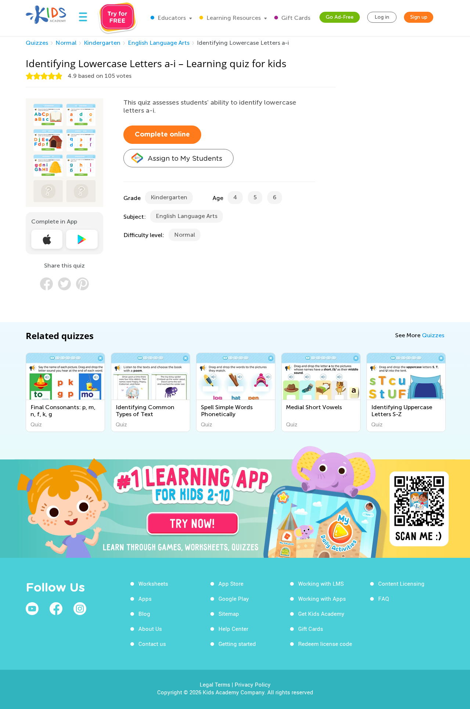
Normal (65, 42)
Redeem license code (325, 643)
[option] (65, 392)
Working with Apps (322, 598)
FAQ (383, 598)
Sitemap (228, 613)
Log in (382, 17)
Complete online (162, 134)
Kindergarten (102, 42)
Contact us (152, 643)
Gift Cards (295, 17)
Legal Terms (215, 684)
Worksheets (153, 583)
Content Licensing (401, 583)
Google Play (233, 598)
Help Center (233, 628)
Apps (145, 598)
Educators (171, 17)
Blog (144, 613)
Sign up (418, 17)
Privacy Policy (253, 684)
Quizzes (37, 42)
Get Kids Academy (321, 613)
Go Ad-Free (340, 17)
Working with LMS (321, 583)
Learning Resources (233, 17)
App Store (230, 583)
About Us (150, 628)
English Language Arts (158, 42)
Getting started (237, 643)
